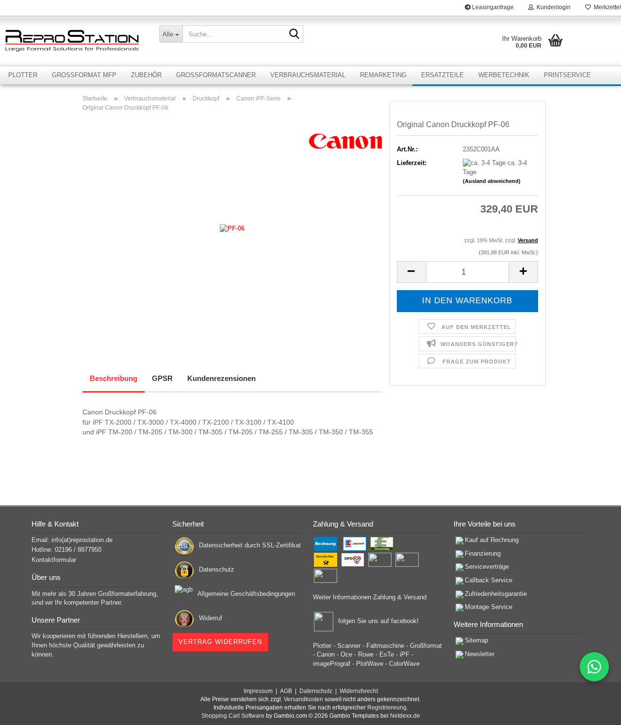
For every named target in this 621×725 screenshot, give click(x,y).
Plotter (22, 75)
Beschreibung (113, 378)
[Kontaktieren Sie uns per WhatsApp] (594, 666)
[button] (411, 272)
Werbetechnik (503, 75)
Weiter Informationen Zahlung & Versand (369, 597)
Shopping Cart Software (232, 715)
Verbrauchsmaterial (307, 75)
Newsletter (479, 654)
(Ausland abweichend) (492, 181)
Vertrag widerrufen (220, 641)
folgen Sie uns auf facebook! (378, 621)
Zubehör (146, 75)
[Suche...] (294, 34)
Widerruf (210, 618)
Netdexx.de (405, 715)
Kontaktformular (54, 559)
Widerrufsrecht (359, 691)
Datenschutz (216, 569)
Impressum (258, 691)
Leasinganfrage (492, 7)
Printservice (567, 75)
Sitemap (476, 640)
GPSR (162, 378)
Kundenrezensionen (221, 378)
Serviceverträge (487, 566)
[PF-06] (232, 228)
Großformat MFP (84, 75)
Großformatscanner (216, 75)
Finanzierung (483, 553)
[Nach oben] (594, 710)
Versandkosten (303, 699)
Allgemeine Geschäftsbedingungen (246, 593)
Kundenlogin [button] (552, 7)
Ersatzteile (442, 75)
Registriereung (387, 707)
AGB (286, 691)
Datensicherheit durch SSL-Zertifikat (250, 545)
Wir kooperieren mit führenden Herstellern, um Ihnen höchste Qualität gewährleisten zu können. (96, 645)
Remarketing (383, 75)
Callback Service (488, 580)
